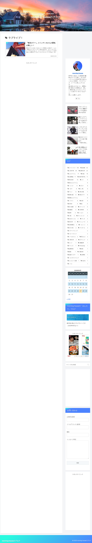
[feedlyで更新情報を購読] (76, 98)
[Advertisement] (31, 76)
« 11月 (68, 299)
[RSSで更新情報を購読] (79, 98)
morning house (77, 73)
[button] (88, 365)
